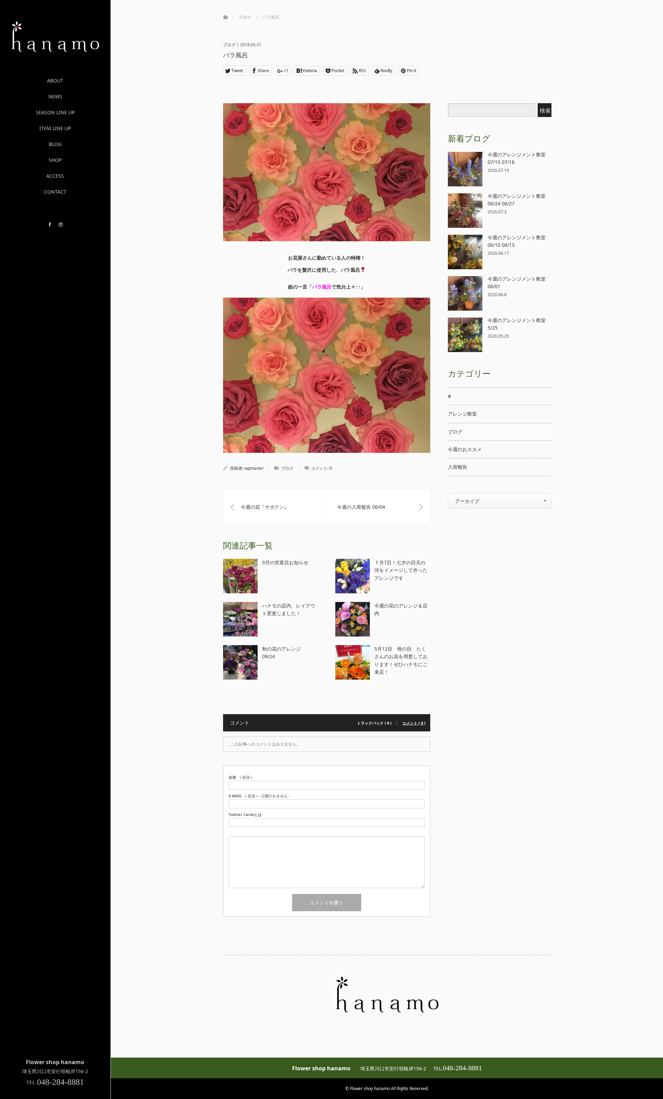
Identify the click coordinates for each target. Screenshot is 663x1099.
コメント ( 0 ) (413, 723)
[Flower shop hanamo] (55, 49)
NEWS (55, 96)
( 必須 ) (240, 777)
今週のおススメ (465, 449)
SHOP (55, 160)
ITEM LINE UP (55, 128)
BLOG (55, 144)
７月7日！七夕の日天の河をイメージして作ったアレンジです (400, 570)
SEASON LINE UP (55, 112)
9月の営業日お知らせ (285, 562)
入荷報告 (457, 467)
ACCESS (55, 176)
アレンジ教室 (462, 413)
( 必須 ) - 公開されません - (259, 796)
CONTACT (55, 191)
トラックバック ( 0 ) (374, 723)
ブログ (229, 45)
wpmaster (254, 468)
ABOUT (55, 80)
